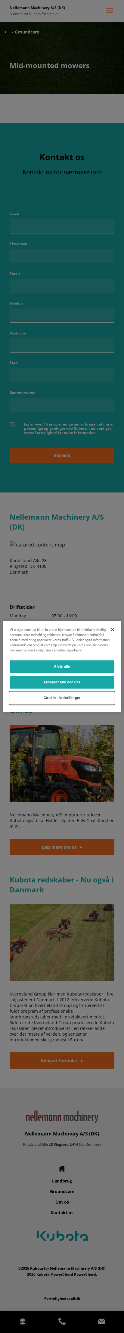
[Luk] (112, 629)
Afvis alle (62, 666)
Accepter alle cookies (62, 682)
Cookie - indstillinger (62, 697)
